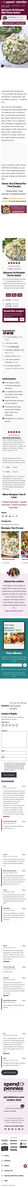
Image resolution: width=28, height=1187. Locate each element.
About (6, 1166)
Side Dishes (15, 524)
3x (12, 333)
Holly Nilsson (12, 17)
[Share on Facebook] (6, 516)
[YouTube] (19, 1129)
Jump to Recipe (9, 23)
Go (25, 665)
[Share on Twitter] (10, 516)
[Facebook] (5, 1129)
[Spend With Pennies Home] (14, 2)
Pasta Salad (5, 6)
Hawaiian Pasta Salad (10, 502)
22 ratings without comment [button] (18, 705)
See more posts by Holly (14, 611)
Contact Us (8, 1171)
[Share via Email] (16, 516)
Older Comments (10, 1072)
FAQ (5, 1181)
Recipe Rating (5, 722)
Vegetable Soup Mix (17, 194)
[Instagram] (15, 1129)
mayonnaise (14, 346)
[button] (8, 19)
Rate (14, 295)
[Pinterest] (12, 1129)
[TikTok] (22, 1129)
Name (3, 750)
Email (3, 757)
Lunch (3, 524)
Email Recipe (20, 23)
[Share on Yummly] (13, 516)
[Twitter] (9, 1129)
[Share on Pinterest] (3, 516)
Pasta (23, 5)
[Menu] (1, 2)
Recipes (8, 5)
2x (8, 333)
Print (19, 295)
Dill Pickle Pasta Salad (8, 559)
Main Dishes (16, 5)
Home (3, 5)
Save (8, 295)
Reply (24, 786)
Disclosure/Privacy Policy (14, 1176)
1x (4, 333)
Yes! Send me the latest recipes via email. (15, 669)
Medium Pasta (11, 191)
